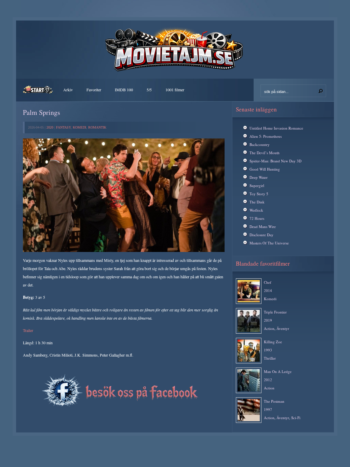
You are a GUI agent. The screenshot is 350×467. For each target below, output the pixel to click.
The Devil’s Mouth (265, 152)
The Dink (257, 201)
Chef (267, 282)
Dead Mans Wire (263, 226)
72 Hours (257, 218)
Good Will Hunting (265, 169)
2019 (268, 320)
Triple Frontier (275, 312)
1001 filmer (174, 89)
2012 (268, 379)
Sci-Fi (295, 417)
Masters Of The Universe (269, 242)
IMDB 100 (124, 89)
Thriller (270, 358)
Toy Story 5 (259, 193)
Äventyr (283, 328)
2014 (268, 290)
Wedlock (256, 210)
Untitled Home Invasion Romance (276, 128)
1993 (268, 349)
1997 (268, 409)
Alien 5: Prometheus (266, 136)
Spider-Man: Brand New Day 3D (275, 160)
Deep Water (259, 177)
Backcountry (260, 144)
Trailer (28, 330)
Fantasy (63, 127)
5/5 (149, 89)
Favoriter (93, 89)
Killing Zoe (273, 341)
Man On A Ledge (278, 371)
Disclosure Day (261, 234)
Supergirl (257, 185)
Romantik (97, 127)
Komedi (79, 127)
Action (269, 328)
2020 (49, 127)
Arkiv (68, 89)
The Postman (274, 401)
